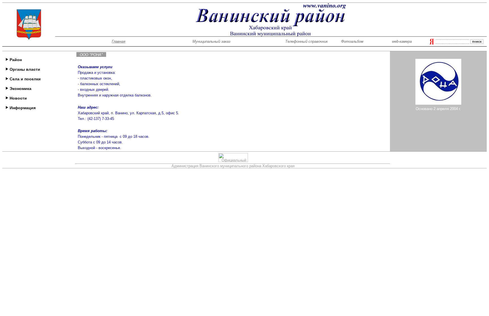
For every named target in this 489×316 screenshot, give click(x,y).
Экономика (19, 88)
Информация (22, 108)
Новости (17, 98)
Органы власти (24, 69)
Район (15, 59)
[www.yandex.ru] (431, 42)
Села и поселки (24, 79)
